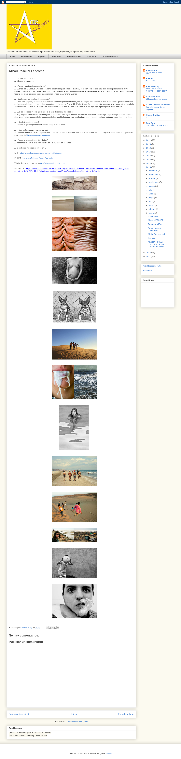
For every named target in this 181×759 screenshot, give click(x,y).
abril (151, 201)
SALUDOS (150, 81)
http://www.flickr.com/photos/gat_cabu (37, 158)
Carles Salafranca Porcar (158, 105)
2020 (148, 144)
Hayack (151, 238)
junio (151, 194)
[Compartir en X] (52, 627)
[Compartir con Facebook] (55, 627)
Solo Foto (56, 56)
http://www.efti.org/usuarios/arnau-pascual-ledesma (40, 153)
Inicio (12, 56)
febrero (152, 209)
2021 (148, 140)
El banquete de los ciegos (156, 99)
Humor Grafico (74, 56)
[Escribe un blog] (49, 627)
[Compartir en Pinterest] (57, 627)
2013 (148, 167)
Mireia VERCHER (156, 220)
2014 (148, 163)
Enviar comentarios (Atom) (77, 721)
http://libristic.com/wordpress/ (38, 135)
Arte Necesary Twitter (152, 266)
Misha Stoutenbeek (156, 234)
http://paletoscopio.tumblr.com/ (52, 163)
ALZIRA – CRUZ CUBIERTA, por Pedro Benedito (156, 244)
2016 (148, 155)
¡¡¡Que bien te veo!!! (154, 73)
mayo (151, 197)
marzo (152, 205)
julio (151, 190)
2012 (148, 252)
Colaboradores (110, 56)
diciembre (153, 170)
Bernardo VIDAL (155, 224)
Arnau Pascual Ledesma (154, 229)
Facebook (147, 270)
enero (151, 213)
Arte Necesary (153, 86)
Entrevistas (26, 56)
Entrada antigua (126, 714)
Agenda (42, 56)
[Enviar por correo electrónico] (47, 627)
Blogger (109, 753)
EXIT (148, 117)
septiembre (154, 182)
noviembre (154, 174)
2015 (148, 159)
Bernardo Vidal (153, 97)
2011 (148, 256)
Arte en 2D (92, 56)
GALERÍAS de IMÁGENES (157, 125)
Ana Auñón (151, 70)
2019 (148, 148)
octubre (152, 178)
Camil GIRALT (154, 216)
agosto (152, 186)
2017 (148, 152)
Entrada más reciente (19, 714)
